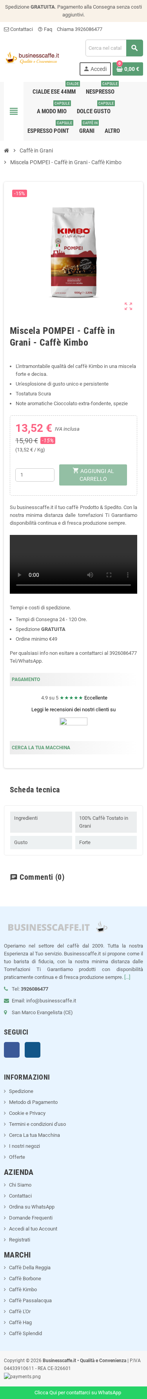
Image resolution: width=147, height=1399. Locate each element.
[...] (127, 977)
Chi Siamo (20, 1185)
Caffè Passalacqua (30, 1300)
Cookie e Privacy (27, 1113)
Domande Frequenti (31, 1218)
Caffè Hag (20, 1322)
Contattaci (21, 29)
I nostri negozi (24, 1146)
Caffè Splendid (25, 1333)
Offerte (17, 1157)
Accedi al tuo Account (33, 1229)
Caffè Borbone (25, 1278)
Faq (45, 29)
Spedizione (21, 1091)
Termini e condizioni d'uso (37, 1124)
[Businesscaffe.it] (32, 57)
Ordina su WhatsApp (31, 1207)
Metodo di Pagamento (33, 1102)
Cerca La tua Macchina (34, 1135)
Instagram (32, 1050)
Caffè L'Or (20, 1311)
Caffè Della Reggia (30, 1267)
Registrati (19, 1240)
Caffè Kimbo (23, 1289)
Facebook (12, 1050)
